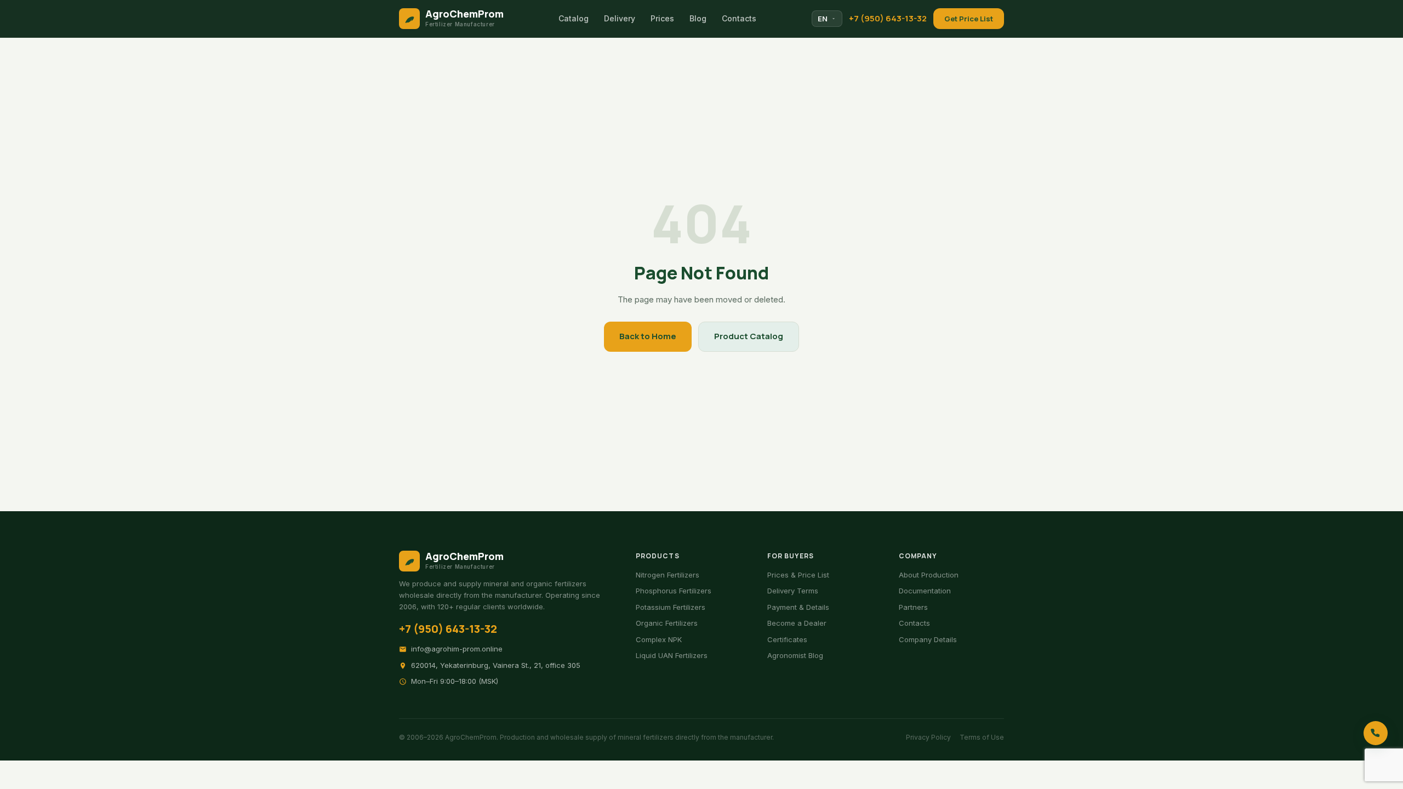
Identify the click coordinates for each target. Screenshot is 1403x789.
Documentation (925, 590)
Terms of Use (982, 737)
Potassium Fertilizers (670, 607)
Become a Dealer (796, 623)
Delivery (619, 18)
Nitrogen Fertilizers (667, 574)
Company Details (928, 639)
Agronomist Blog (795, 655)
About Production (929, 574)
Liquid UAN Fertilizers (672, 655)
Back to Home (647, 336)
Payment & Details (798, 607)
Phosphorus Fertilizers (673, 590)
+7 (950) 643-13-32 (888, 18)
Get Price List (968, 19)
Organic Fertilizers (667, 623)
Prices (662, 18)
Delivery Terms (792, 590)
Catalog (573, 18)
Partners (913, 607)
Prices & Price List (798, 574)
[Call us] (1376, 733)
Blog (697, 18)
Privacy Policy (928, 737)
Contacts (739, 18)
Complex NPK (659, 639)
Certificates (787, 639)
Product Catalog (748, 336)
